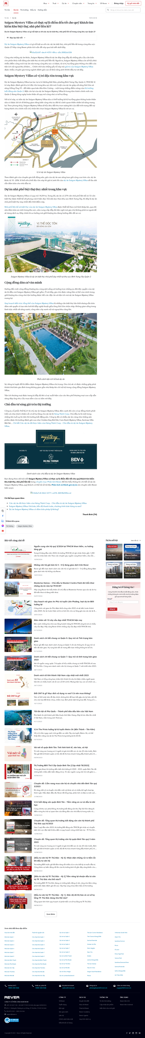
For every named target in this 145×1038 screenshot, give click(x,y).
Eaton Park (111, 573)
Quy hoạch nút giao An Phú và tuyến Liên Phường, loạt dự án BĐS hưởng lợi (64, 603)
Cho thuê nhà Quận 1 (38, 937)
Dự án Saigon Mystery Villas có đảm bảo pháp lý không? (34, 509)
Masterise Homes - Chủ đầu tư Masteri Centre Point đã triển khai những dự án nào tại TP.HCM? (64, 584)
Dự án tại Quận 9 (65, 952)
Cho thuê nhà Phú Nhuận (39, 964)
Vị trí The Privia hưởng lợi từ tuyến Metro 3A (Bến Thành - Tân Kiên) (64, 729)
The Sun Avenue (91, 964)
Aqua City (118, 937)
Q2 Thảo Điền (119, 975)
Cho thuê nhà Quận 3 (38, 945)
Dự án (64, 3)
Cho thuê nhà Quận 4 (38, 948)
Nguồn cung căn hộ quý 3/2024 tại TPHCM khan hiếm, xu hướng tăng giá (63, 548)
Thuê (54, 3)
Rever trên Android (126, 1005)
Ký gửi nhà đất (133, 3)
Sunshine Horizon (120, 941)
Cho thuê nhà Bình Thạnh (39, 960)
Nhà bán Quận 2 (9, 941)
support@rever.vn (124, 988)
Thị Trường (9, 526)
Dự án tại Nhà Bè (64, 968)
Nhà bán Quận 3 (9, 945)
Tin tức (7, 10)
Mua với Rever (84, 1005)
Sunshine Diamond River (122, 962)
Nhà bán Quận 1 (9, 937)
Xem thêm (51, 914)
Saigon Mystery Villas (25, 526)
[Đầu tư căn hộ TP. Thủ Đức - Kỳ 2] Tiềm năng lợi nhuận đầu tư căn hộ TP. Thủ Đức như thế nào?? (65, 878)
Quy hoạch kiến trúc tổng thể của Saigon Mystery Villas (29, 303)
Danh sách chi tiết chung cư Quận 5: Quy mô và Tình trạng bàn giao (63, 639)
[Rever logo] (5, 3)
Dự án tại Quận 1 (65, 933)
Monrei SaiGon (131, 555)
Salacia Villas (130, 573)
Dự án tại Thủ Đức (65, 964)
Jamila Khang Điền (92, 960)
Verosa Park (118, 958)
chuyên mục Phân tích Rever (48, 481)
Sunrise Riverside (92, 940)
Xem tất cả (135, 540)
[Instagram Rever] (136, 1033)
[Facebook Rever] (126, 1033)
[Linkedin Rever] (133, 1033)
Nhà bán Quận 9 (9, 956)
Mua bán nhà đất (10, 933)
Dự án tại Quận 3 (65, 940)
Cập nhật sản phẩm (106, 1005)
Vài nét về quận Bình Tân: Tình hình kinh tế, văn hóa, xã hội (61, 747)
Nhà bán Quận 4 (9, 948)
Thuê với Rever (84, 1008)
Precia (89, 975)
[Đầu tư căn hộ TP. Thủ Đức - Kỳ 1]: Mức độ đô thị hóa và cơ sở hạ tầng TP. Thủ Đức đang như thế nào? (64, 896)
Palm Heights (91, 948)
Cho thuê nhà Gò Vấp (38, 975)
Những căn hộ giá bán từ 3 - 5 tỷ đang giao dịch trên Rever (61, 565)
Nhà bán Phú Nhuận (10, 964)
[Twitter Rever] (130, 1033)
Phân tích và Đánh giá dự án (64, 484)
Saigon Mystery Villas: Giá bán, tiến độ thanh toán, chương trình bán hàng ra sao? (45, 506)
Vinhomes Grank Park (121, 933)
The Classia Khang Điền (94, 936)
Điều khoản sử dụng (65, 1023)
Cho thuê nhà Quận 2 (38, 941)
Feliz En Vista (91, 968)
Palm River (111, 555)
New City (89, 952)
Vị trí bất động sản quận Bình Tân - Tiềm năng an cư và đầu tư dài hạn (64, 803)
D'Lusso (117, 950)
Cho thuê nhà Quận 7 (38, 952)
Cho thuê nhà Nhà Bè (38, 972)
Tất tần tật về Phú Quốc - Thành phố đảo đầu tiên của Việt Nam (63, 711)
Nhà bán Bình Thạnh (10, 960)
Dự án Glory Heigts (65, 971)
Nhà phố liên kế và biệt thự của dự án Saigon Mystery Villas (31, 207)
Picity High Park (119, 954)
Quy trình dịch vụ (85, 1019)
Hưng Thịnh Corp (61, 414)
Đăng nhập (118, 3)
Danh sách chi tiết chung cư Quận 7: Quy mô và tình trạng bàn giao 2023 (65, 658)
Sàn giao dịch (63, 1012)
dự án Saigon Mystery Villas (75, 180)
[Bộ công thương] (12, 1021)
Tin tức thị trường (105, 1001)
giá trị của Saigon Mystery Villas (79, 66)
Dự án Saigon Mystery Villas (17, 44)
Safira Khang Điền (120, 971)
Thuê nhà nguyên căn (38, 933)
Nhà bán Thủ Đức (10, 972)
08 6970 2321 (10, 1011)
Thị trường (24, 10)
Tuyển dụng (62, 1005)
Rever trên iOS (125, 1001)
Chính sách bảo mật (66, 1019)
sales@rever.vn (68, 988)
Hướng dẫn (42, 10)
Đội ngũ (61, 1008)
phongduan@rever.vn (98, 988)
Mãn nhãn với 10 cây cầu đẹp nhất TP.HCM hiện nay (58, 620)
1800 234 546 (13, 988)
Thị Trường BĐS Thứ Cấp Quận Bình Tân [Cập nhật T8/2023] (61, 765)
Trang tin (91, 3)
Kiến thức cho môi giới (107, 1008)
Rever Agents (83, 1015)
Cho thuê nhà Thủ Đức (38, 968)
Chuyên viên (77, 3)
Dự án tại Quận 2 (65, 936)
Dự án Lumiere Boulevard (67, 975)
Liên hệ (61, 1015)
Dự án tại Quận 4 (65, 944)
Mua (45, 3)
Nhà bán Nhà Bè (9, 975)
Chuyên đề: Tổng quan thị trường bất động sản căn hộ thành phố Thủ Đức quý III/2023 (64, 822)
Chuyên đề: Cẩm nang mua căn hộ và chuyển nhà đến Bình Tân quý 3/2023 (65, 785)
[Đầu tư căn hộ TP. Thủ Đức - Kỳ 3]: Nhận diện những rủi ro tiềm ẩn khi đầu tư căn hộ (65, 859)
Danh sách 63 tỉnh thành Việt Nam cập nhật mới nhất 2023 (61, 675)
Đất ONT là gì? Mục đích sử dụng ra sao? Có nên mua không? (62, 693)
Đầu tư (33, 10)
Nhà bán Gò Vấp (9, 968)
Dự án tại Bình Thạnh (66, 956)
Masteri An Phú (91, 944)
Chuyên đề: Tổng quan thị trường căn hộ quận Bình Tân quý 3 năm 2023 (64, 840)
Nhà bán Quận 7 (9, 952)
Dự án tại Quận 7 (65, 948)
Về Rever (103, 3)
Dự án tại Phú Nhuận (65, 960)
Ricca (116, 945)
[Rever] (31, 997)
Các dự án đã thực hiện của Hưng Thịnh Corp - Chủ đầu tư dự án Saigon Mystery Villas (48, 503)
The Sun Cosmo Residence (95, 933)
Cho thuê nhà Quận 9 (38, 956)
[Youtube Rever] (139, 1033)
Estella (89, 956)
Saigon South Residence (94, 971)
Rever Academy (84, 1012)
